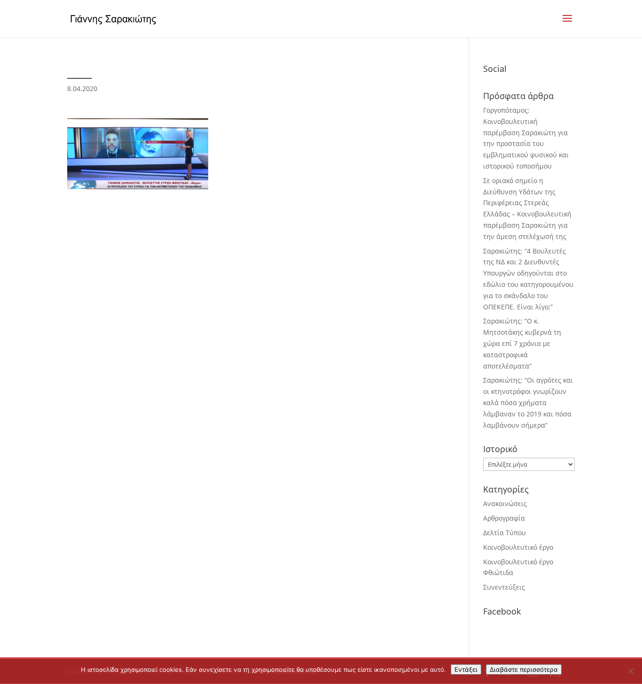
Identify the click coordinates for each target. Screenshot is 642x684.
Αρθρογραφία (504, 518)
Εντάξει (466, 669)
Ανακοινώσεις (505, 503)
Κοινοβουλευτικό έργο (518, 547)
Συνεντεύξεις (504, 587)
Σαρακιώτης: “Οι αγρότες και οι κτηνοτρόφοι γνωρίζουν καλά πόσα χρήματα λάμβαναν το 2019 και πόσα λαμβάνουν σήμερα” (528, 402)
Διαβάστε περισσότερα (524, 669)
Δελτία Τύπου (504, 532)
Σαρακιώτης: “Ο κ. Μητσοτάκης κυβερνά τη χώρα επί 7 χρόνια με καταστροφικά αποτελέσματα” (522, 343)
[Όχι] (630, 671)
